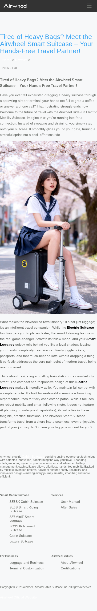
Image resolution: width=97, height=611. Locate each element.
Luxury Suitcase (21, 541)
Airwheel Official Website (18, 597)
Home (6, 60)
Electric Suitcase (80, 327)
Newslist (21, 60)
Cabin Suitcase (33, 456)
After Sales (69, 507)
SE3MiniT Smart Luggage (21, 518)
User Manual (70, 501)
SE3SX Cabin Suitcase (26, 501)
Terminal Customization (26, 568)
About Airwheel (72, 562)
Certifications (70, 568)
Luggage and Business (26, 562)
